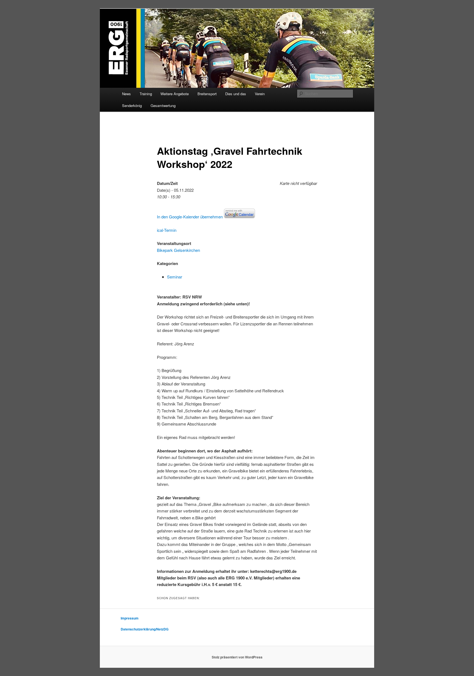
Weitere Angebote (174, 93)
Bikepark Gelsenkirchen (178, 250)
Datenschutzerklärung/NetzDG (144, 629)
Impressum (130, 618)
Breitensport (207, 93)
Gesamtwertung (163, 105)
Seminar (174, 277)
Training (146, 93)
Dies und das (235, 93)
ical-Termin (166, 230)
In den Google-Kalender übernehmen (190, 216)
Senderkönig (132, 105)
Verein (260, 93)
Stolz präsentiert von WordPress (237, 657)
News (126, 93)
